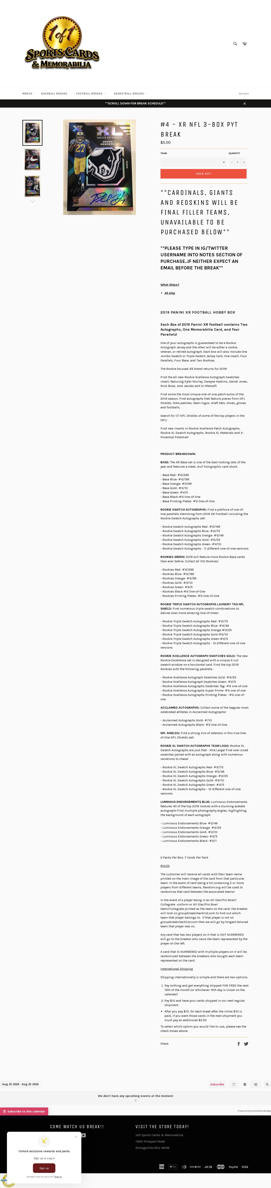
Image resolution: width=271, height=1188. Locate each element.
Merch (27, 93)
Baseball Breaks (54, 93)
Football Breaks (90, 93)
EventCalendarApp (261, 1110)
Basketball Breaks (129, 93)
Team (163, 153)
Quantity (234, 153)
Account (244, 93)
